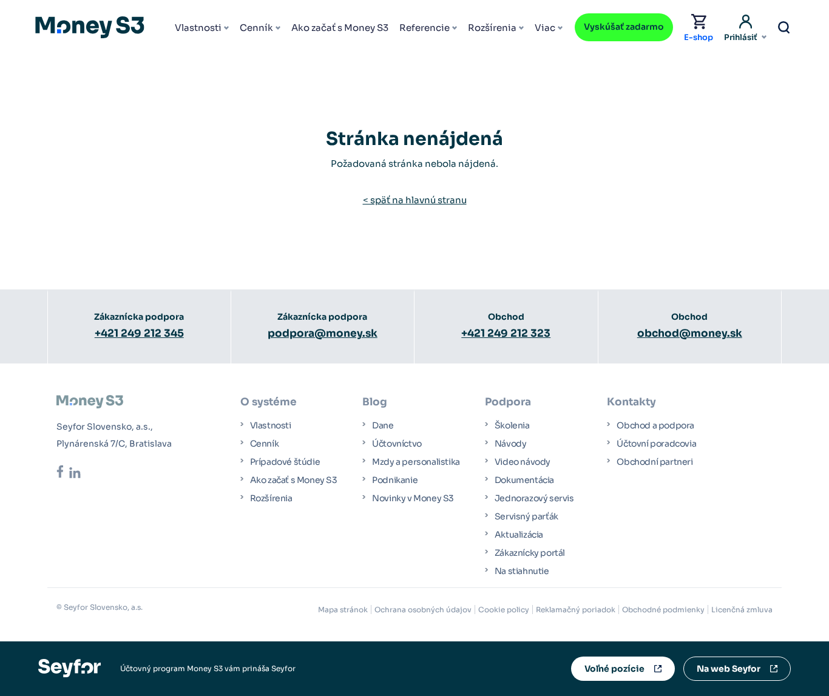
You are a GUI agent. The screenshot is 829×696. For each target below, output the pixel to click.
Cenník (256, 27)
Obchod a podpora (655, 425)
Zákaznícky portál (530, 552)
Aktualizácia (519, 534)
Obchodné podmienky (663, 609)
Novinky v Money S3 (413, 498)
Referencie (424, 27)
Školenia (512, 425)
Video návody (522, 461)
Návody (511, 443)
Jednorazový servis (534, 498)
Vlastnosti (198, 27)
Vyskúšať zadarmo (624, 26)
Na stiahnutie (522, 571)
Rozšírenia (492, 27)
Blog (374, 402)
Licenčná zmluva (742, 609)
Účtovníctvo (397, 443)
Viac (545, 27)
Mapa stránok (343, 609)
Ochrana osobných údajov (423, 609)
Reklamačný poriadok (575, 609)
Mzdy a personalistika (416, 461)
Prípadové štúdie (285, 461)
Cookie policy (503, 609)
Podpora (508, 402)
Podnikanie (395, 480)
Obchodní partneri (654, 461)
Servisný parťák (526, 516)
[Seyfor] (69, 668)
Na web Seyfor (728, 668)
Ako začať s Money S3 (339, 27)
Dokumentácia (524, 480)
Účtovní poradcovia (656, 443)
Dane (382, 425)
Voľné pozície (614, 668)
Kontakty (631, 402)
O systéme (268, 402)
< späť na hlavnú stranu (415, 200)
